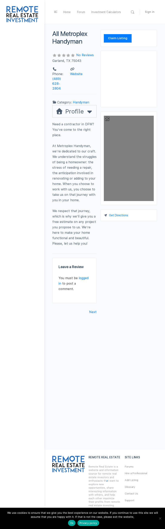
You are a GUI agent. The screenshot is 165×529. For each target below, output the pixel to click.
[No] (160, 518)
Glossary (130, 486)
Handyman (81, 102)
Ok (72, 523)
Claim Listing (117, 38)
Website (76, 74)
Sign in (150, 11)
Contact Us (131, 493)
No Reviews (85, 55)
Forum (81, 12)
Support (129, 500)
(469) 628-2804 (56, 83)
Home (67, 12)
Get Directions (118, 215)
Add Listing (131, 480)
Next (93, 312)
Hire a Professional (136, 473)
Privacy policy (88, 523)
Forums (129, 466)
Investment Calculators (106, 12)
